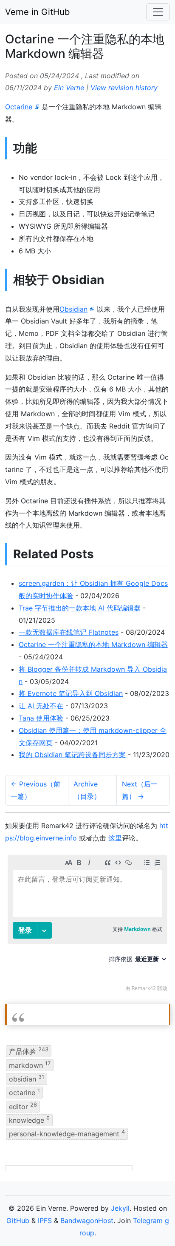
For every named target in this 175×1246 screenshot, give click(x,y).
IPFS (45, 1220)
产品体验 (28, 1051)
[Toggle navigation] (158, 11)
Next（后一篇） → (140, 790)
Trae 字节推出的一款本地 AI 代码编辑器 (80, 608)
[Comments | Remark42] (87, 925)
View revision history (124, 87)
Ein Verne (69, 87)
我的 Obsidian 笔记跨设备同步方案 (72, 754)
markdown (30, 1064)
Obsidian (73, 309)
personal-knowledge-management (67, 1133)
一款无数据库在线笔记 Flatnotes (69, 632)
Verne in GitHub (37, 12)
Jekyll (120, 1208)
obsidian (26, 1078)
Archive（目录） (87, 790)
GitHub (17, 1220)
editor (23, 1105)
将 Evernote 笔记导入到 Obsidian (71, 693)
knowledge (29, 1119)
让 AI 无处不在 (41, 705)
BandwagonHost (86, 1220)
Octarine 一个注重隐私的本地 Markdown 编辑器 (93, 644)
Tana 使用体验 (41, 718)
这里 (115, 838)
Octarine (18, 106)
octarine (24, 1092)
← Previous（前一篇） (35, 790)
